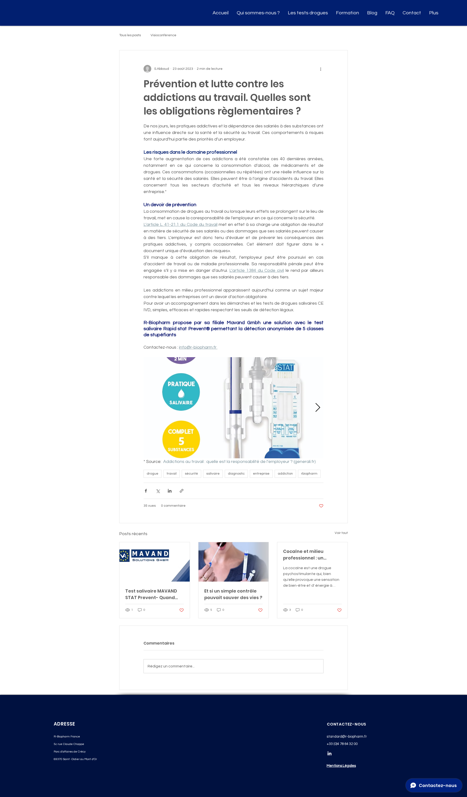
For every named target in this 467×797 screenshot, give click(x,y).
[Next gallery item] (318, 407)
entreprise (261, 473)
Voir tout (341, 533)
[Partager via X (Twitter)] (157, 490)
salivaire (213, 473)
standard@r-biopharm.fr (347, 736)
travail (172, 473)
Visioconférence (163, 35)
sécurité (191, 473)
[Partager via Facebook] (146, 490)
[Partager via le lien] (181, 490)
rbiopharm (309, 473)
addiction (285, 473)
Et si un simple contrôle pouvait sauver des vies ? (233, 594)
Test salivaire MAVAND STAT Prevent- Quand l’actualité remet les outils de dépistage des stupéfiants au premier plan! (152, 594)
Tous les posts (130, 35)
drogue (152, 473)
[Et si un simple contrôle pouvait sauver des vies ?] (233, 562)
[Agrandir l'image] (233, 407)
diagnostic (236, 473)
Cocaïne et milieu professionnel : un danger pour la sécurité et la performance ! (310, 554)
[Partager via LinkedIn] (169, 490)
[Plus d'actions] (320, 69)
